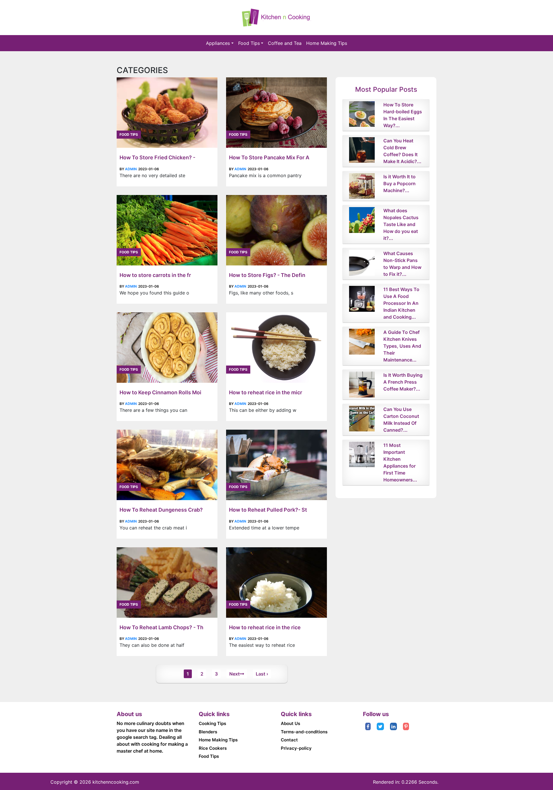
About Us (290, 723)
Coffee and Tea (285, 43)
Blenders (208, 731)
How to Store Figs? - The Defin (267, 275)
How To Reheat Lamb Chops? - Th (161, 627)
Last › (262, 674)
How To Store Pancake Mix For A (269, 157)
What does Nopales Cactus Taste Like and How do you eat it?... (400, 224)
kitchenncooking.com (115, 782)
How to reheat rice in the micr (265, 392)
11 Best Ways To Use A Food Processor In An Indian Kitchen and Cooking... (401, 303)
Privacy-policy (296, 748)
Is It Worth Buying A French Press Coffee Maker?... (403, 382)
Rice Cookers (213, 748)
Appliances (218, 43)
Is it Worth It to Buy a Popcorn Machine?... (399, 183)
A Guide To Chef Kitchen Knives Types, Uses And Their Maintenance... (402, 346)
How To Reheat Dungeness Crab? (161, 510)
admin (131, 169)
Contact (289, 740)
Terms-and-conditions (304, 731)
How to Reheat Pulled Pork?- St (268, 510)
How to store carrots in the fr (155, 275)
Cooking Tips (212, 723)
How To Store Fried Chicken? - (157, 157)
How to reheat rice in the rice (265, 627)
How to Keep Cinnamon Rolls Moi (160, 392)
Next (234, 674)
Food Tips (249, 43)
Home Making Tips (326, 43)
